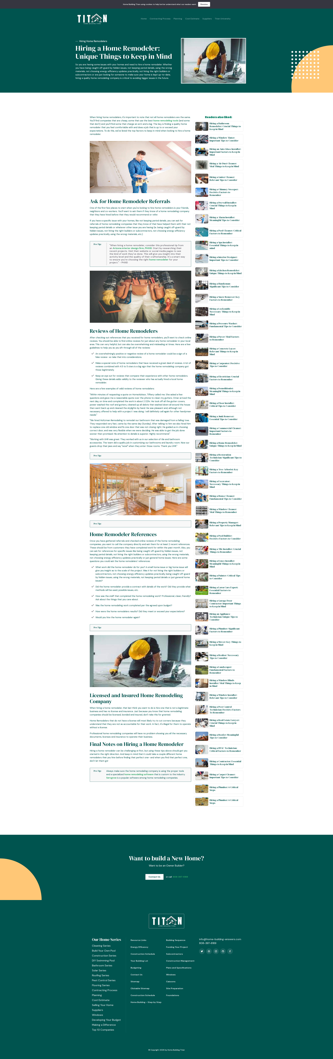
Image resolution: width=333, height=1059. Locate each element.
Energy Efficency (139, 947)
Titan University (222, 18)
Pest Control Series (104, 980)
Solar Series (99, 970)
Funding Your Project (177, 947)
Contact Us (154, 876)
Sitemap (135, 981)
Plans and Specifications (178, 967)
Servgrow (111, 777)
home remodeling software (138, 774)
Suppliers (207, 18)
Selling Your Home (102, 1005)
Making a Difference (104, 1024)
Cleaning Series (101, 945)
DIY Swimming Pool (103, 960)
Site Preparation (174, 988)
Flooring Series (101, 985)
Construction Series (104, 955)
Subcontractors (174, 954)
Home (144, 18)
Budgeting (136, 967)
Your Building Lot (139, 960)
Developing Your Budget (106, 1020)
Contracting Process (160, 18)
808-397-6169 (180, 876)
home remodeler (158, 259)
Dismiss (204, 4)
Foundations (172, 995)
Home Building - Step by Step (146, 1002)
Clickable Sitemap (140, 988)
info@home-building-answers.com (220, 939)
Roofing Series (100, 975)
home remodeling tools (165, 120)
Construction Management (180, 960)
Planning (178, 18)
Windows (97, 1015)
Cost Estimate (192, 18)
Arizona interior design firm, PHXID (132, 248)
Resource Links (138, 940)
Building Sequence (175, 940)
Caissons (170, 981)
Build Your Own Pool (104, 950)
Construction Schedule (143, 954)
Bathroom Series (102, 965)
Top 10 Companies (103, 1029)
